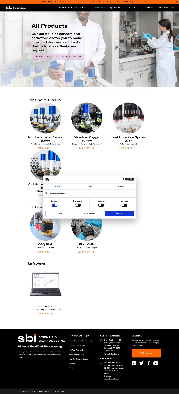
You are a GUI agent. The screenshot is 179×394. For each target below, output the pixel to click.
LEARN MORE (43, 252)
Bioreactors (65, 57)
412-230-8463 (109, 351)
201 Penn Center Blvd (112, 345)
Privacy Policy (59, 391)
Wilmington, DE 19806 (112, 343)
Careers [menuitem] (72, 364)
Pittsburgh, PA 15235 (112, 348)
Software (77, 57)
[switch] (78, 205)
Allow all (119, 213)
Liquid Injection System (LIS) (128, 139)
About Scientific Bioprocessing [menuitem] (80, 341)
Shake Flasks (52, 57)
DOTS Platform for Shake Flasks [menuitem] (73, 7)
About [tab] (120, 186)
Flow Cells (87, 244)
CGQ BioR (45, 244)
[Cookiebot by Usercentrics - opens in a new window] (125, 179)
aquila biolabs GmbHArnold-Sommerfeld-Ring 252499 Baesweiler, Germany (114, 365)
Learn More (43, 148)
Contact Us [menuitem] (163, 7)
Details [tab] (89, 186)
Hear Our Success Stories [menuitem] (78, 359)
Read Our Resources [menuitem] (76, 354)
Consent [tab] (58, 186)
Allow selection (89, 213)
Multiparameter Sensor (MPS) (45, 139)
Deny (60, 213)
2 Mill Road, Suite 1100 (112, 340)
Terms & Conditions (111, 354)
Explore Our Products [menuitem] (77, 345)
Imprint (107, 373)
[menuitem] (98, 7)
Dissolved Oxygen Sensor (87, 139)
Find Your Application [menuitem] (77, 350)
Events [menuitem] (71, 368)
